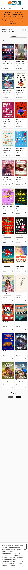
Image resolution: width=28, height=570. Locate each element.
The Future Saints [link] (20, 264)
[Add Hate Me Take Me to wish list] (13, 127)
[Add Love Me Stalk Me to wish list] (26, 242)
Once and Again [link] (7, 148)
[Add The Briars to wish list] (26, 213)
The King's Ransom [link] (7, 322)
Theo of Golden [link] (20, 293)
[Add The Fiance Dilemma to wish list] (13, 213)
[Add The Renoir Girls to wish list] (26, 69)
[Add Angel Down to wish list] (26, 184)
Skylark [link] (5, 264)
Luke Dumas (20, 92)
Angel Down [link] (19, 177)
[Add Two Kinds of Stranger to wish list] (13, 242)
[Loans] (22, 9)
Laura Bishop (7, 121)
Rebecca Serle (7, 150)
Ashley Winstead (20, 266)
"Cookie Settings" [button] (12, 559)
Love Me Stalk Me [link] (20, 235)
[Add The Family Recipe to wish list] (13, 358)
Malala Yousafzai (7, 295)
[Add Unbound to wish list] (13, 184)
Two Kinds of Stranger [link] (7, 235)
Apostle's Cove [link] (20, 322)
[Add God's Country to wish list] (13, 69)
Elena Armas (20, 150)
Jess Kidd (19, 121)
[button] (23, 31)
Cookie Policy (13, 565)
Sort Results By (5, 36)
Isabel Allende (20, 381)
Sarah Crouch (20, 208)
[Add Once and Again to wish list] (13, 155)
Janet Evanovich (7, 324)
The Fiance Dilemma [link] (7, 206)
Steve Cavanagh (7, 237)
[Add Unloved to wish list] (13, 387)
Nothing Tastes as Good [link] (20, 90)
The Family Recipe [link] (7, 351)
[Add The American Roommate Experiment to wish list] (26, 155)
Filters (3, 40)
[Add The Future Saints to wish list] (26, 271)
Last (18, 397)
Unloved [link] (5, 380)
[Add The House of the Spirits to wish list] (26, 387)
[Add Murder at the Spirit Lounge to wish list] (26, 127)
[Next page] (17, 393)
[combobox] (11, 8)
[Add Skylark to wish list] (13, 271)
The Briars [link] (18, 206)
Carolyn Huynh (7, 353)
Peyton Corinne (7, 179)
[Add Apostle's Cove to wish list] (26, 329)
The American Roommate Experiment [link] (20, 148)
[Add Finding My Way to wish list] (13, 300)
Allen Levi (19, 295)
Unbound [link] (5, 177)
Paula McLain (7, 266)
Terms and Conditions (8, 547)
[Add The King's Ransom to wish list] (13, 329)
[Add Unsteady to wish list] (26, 358)
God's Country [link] (6, 61)
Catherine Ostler (20, 63)
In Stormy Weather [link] (7, 90)
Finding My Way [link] (7, 293)
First (11, 397)
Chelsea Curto (7, 92)
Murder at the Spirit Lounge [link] (20, 119)
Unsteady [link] (18, 351)
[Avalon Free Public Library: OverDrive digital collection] (14, 3)
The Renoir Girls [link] (20, 61)
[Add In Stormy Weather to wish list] (13, 98)
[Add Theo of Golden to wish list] (26, 300)
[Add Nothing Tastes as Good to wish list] (26, 98)
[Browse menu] (25, 8)
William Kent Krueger (8, 63)
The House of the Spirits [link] (20, 380)
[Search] (2, 8)
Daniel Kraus (20, 179)
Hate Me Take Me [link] (7, 119)
